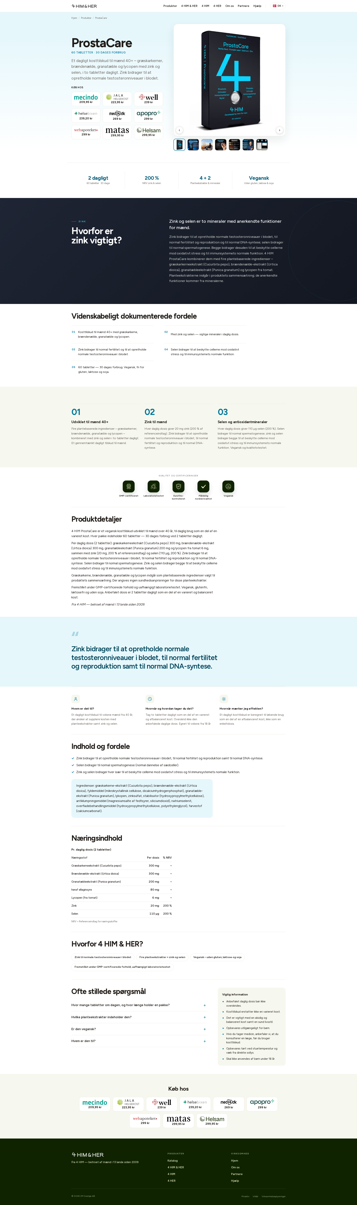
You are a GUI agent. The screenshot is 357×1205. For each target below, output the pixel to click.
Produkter (170, 6)
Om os (229, 6)
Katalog (173, 1160)
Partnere (243, 6)
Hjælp (257, 6)
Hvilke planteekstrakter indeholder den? (101, 1017)
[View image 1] (179, 145)
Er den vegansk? (83, 1029)
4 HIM (205, 6)
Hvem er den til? (83, 1041)
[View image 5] (234, 145)
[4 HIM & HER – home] (84, 6)
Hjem (74, 18)
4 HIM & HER (189, 6)
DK (279, 5)
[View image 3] (207, 145)
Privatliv (245, 1196)
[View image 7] (262, 145)
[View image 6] (248, 145)
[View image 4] (221, 145)
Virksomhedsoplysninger (274, 1196)
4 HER (217, 6)
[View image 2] (193, 145)
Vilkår (255, 1196)
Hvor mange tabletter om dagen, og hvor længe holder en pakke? (120, 1005)
